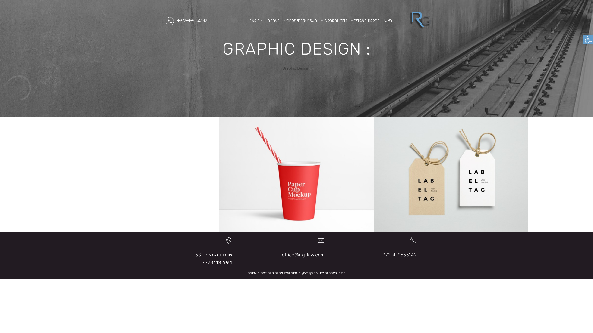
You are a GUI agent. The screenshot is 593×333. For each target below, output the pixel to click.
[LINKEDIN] (238, 20)
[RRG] (420, 20)
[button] (588, 39)
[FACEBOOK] (231, 20)
